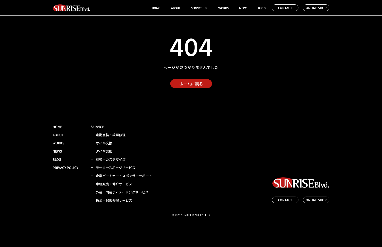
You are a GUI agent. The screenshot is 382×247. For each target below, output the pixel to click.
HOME (156, 8)
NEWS (243, 8)
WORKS (223, 8)
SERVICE (196, 8)
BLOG (262, 8)
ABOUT (175, 8)
